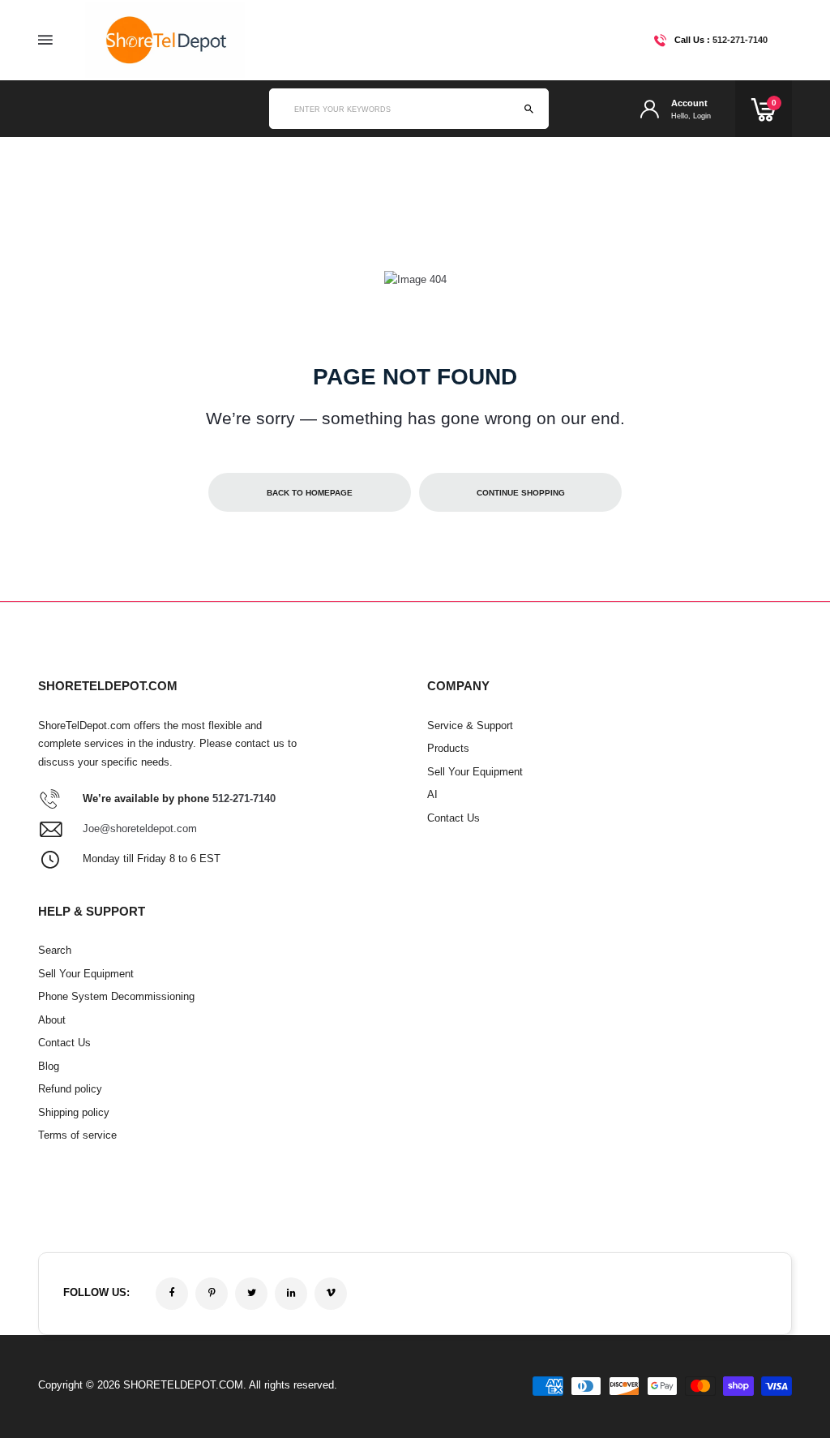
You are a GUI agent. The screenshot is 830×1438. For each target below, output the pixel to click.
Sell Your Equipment (475, 772)
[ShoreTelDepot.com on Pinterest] (211, 1293)
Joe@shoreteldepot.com (140, 828)
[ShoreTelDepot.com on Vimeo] (330, 1293)
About (52, 1020)
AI (432, 794)
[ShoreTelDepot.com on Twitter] (251, 1293)
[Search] (528, 108)
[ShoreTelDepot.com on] (291, 1293)
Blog (48, 1066)
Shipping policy (73, 1112)
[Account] (649, 109)
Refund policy (70, 1089)
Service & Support (470, 725)
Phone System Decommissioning (116, 996)
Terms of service (77, 1135)
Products (448, 748)
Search (54, 950)
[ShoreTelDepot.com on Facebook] (172, 1293)
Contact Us (453, 818)
